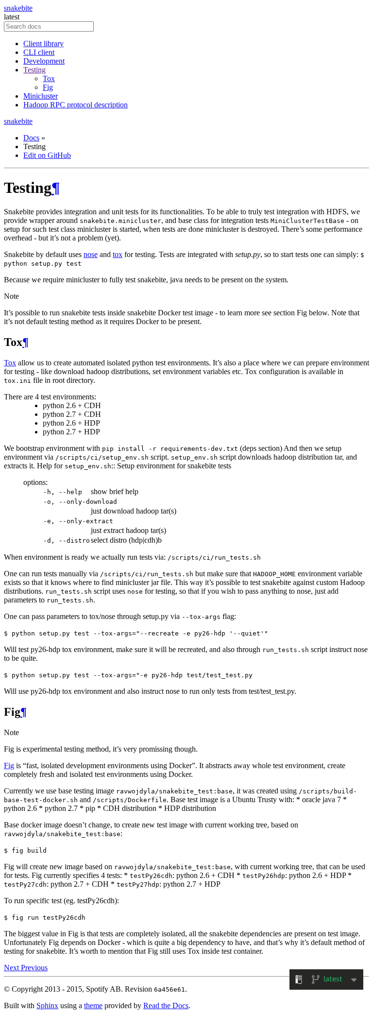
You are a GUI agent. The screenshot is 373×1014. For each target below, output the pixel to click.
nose (91, 254)
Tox (49, 78)
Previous (34, 967)
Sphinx (47, 1005)
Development (44, 61)
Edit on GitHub (47, 155)
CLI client (38, 52)
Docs (31, 138)
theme (93, 1005)
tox (117, 254)
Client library (43, 43)
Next (12, 967)
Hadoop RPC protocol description (75, 105)
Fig (48, 87)
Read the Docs (165, 1005)
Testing (34, 70)
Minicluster (40, 96)
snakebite (18, 8)
